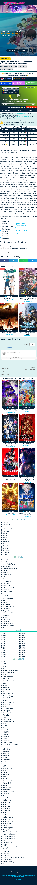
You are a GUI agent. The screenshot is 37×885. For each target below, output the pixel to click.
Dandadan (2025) (10, 513)
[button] (33, 2)
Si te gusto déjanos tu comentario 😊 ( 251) (15, 107)
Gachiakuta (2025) (26, 444)
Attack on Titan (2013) (9, 333)
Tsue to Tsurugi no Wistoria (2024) (28, 333)
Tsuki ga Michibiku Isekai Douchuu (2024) (28, 298)
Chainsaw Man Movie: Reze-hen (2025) (10, 478)
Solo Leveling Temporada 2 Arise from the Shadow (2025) (27, 479)
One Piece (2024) (26, 409)
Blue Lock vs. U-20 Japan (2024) (10, 444)
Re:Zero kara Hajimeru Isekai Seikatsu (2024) (10, 410)
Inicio (2, 9)
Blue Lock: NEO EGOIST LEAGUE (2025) (26, 513)
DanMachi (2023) (9, 298)
